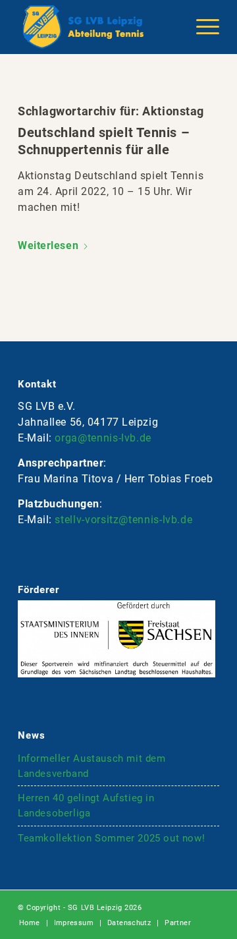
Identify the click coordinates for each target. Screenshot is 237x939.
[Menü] (201, 27)
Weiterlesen (48, 245)
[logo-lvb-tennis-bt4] (98, 27)
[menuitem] (201, 27)
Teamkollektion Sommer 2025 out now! (111, 838)
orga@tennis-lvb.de (103, 438)
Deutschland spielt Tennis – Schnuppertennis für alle (104, 141)
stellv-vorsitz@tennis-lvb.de (123, 519)
